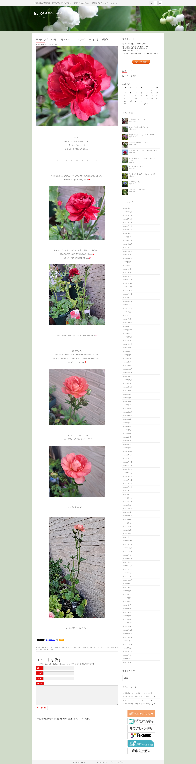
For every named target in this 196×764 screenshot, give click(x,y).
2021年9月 (128, 419)
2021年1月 (127, 448)
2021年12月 (128, 408)
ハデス (56, 647)
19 (157, 96)
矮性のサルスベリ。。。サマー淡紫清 (141, 135)
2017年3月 (127, 612)
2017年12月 (128, 580)
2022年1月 (127, 405)
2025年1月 (127, 276)
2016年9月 (128, 634)
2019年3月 (128, 526)
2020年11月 (128, 455)
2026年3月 (128, 226)
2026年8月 (128, 208)
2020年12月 (128, 451)
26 (157, 98)
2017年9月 (128, 591)
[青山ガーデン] (141, 751)
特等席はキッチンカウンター (138, 119)
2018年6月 (128, 558)
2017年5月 (127, 605)
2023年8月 (128, 337)
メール (39, 673)
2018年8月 (128, 551)
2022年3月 (128, 398)
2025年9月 (128, 247)
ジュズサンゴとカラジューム (138, 127)
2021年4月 (128, 437)
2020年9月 (128, 462)
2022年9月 (128, 376)
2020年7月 (128, 469)
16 (141, 96)
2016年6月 (128, 644)
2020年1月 (128, 490)
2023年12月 (128, 322)
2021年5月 (127, 433)
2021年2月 (127, 444)
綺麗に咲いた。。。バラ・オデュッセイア (143, 150)
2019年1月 (127, 533)
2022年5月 (128, 390)
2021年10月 (128, 415)
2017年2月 (127, 616)
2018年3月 (128, 569)
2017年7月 (127, 598)
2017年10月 (128, 587)
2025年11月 (128, 240)
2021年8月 (128, 423)
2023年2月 (128, 358)
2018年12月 (128, 537)
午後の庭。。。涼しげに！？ (138, 190)
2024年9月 (128, 290)
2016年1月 (128, 662)
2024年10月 (128, 287)
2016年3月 (128, 655)
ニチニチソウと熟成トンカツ (138, 143)
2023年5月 (128, 348)
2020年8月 (128, 466)
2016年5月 (128, 648)
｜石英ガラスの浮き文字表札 (61, 3)
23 (141, 98)
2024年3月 (128, 312)
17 (147, 96)
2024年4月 (128, 308)
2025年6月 (128, 258)
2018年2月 (128, 573)
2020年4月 (128, 480)
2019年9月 (128, 505)
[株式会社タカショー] (141, 735)
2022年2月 (128, 401)
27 (125, 101)
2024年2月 (128, 315)
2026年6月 (128, 215)
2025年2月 (128, 272)
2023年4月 (128, 351)
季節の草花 (77, 647)
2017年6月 (128, 601)
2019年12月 (128, 494)
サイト (38, 678)
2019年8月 (128, 508)
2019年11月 (128, 498)
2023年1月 (127, 362)
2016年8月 (128, 637)
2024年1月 (128, 319)
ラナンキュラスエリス (93, 647)
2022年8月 (128, 380)
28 (131, 101)
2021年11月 (128, 412)
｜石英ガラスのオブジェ (80, 3)
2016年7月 (128, 641)
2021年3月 (127, 441)
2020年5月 (128, 476)
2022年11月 (128, 369)
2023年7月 (128, 340)
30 (141, 101)
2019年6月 (128, 516)
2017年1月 (127, 619)
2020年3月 (128, 483)
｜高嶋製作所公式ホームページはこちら (103, 3)
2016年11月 (128, 626)
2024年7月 (128, 297)
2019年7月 (128, 512)
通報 (61, 640)
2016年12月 (128, 623)
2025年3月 (128, 269)
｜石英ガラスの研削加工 (42, 3)
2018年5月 (128, 562)
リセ (147, 693)
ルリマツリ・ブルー (135, 182)
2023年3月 (128, 355)
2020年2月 (128, 487)
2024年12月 (128, 280)
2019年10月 (128, 501)
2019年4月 (128, 523)
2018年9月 (128, 548)
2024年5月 (128, 305)
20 (125, 98)
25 (152, 98)
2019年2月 (128, 530)
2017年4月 (128, 609)
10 (147, 93)
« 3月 (124, 104)
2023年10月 (128, 330)
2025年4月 (128, 265)
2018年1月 (128, 576)
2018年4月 (128, 566)
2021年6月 (128, 430)
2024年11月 (128, 283)
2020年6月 (128, 473)
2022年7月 (128, 383)
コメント (39, 683)
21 (130, 98)
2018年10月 (128, 544)
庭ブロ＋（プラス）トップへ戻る (114, 762)
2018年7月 (128, 555)
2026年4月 (128, 222)
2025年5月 (128, 262)
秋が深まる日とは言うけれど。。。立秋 (142, 174)
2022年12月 (128, 365)
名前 (38, 668)
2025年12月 (128, 237)
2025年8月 (128, 251)
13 (125, 96)
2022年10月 (128, 373)
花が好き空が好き (62, 13)
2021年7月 (127, 426)
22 (136, 98)
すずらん (56, 44)
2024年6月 (128, 301)
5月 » (146, 104)
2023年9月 (128, 333)
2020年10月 (128, 458)
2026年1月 (128, 233)
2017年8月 (128, 594)
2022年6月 (128, 387)
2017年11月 (128, 583)
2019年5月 (128, 519)
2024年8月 (128, 294)
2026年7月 (128, 212)
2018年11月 (128, 541)
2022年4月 (128, 394)
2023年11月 (128, 326)
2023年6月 (128, 344)
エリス (51, 647)
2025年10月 (128, 244)
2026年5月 (128, 219)
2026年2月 (128, 230)
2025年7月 (128, 255)
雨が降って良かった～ (136, 166)
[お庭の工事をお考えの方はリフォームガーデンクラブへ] (141, 721)
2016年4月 (128, 651)
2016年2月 (128, 659)
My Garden (45, 647)
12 (157, 93)
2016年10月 (128, 630)
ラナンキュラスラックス (66, 647)
